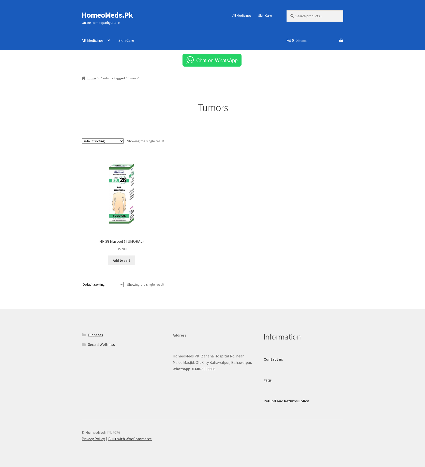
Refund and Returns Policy (286, 400)
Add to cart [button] (121, 260)
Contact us (273, 359)
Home (92, 78)
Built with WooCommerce (130, 438)
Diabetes (95, 334)
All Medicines (242, 15)
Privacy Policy (93, 438)
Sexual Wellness (101, 344)
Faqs (268, 380)
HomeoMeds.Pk (107, 15)
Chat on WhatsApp (217, 60)
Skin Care (265, 15)
